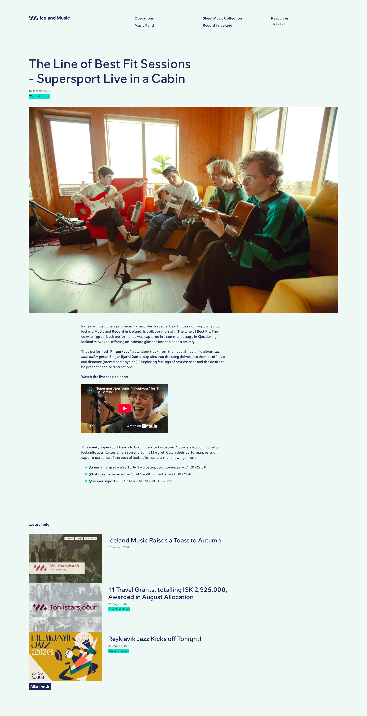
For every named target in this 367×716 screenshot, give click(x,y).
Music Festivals (119, 651)
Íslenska (278, 24)
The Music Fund (119, 609)
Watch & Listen (39, 96)
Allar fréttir (40, 686)
